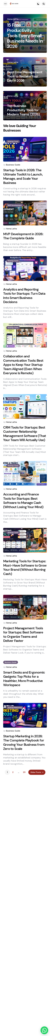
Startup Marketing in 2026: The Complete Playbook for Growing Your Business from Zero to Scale (23, 742)
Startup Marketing (15, 708)
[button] (44, 1030)
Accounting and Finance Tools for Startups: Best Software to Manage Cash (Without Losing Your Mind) (23, 500)
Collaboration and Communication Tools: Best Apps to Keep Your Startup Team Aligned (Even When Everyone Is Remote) (23, 364)
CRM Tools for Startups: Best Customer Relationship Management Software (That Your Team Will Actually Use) (24, 433)
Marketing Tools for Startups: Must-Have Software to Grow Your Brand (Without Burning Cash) (25, 567)
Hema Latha (12, 19)
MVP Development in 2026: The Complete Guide (23, 236)
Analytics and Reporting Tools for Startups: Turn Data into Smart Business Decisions (24, 295)
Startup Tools (13, 141)
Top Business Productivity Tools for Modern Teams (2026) (23, 110)
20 (24, 772)
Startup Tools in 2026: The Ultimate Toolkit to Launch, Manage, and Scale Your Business (23, 176)
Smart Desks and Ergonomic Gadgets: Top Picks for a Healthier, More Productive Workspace (24, 678)
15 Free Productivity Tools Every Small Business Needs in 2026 (25, 35)
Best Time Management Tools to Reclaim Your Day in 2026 (24, 76)
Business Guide (13, 165)
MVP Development (15, 205)
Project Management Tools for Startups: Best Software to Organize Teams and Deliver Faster (23, 634)
